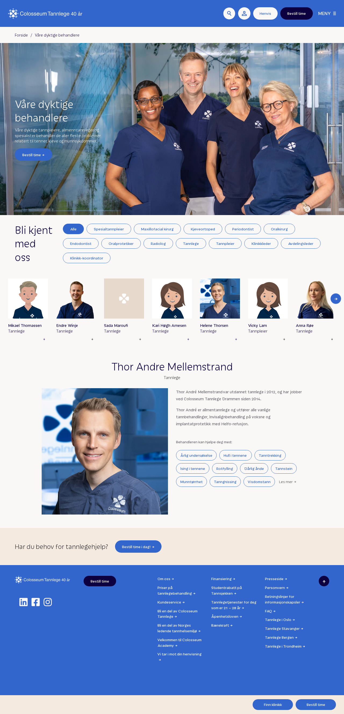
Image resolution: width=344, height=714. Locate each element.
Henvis (265, 13)
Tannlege (191, 243)
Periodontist (243, 229)
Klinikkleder (261, 243)
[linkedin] (23, 602)
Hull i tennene (236, 455)
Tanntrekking (270, 455)
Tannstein (283, 468)
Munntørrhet (191, 481)
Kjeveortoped (203, 229)
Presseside (274, 578)
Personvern (275, 587)
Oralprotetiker (121, 243)
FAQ (268, 611)
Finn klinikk (273, 704)
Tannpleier (225, 243)
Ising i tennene (192, 468)
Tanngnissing (225, 481)
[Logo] (45, 13)
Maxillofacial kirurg (157, 229)
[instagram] (47, 602)
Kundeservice (169, 602)
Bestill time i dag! (136, 546)
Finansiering (221, 578)
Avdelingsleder (300, 243)
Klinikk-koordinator (86, 258)
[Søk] (229, 13)
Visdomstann (259, 481)
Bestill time (31, 154)
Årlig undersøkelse (196, 455)
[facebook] (35, 602)
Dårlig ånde (254, 468)
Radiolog (158, 243)
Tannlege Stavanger (282, 628)
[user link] (244, 13)
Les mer (286, 481)
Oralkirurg (279, 229)
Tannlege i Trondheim (283, 646)
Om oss (163, 578)
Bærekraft (220, 625)
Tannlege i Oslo (278, 619)
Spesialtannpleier (109, 229)
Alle (73, 229)
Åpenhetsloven (224, 616)
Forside (21, 35)
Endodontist (80, 243)
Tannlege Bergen (279, 637)
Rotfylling (224, 468)
